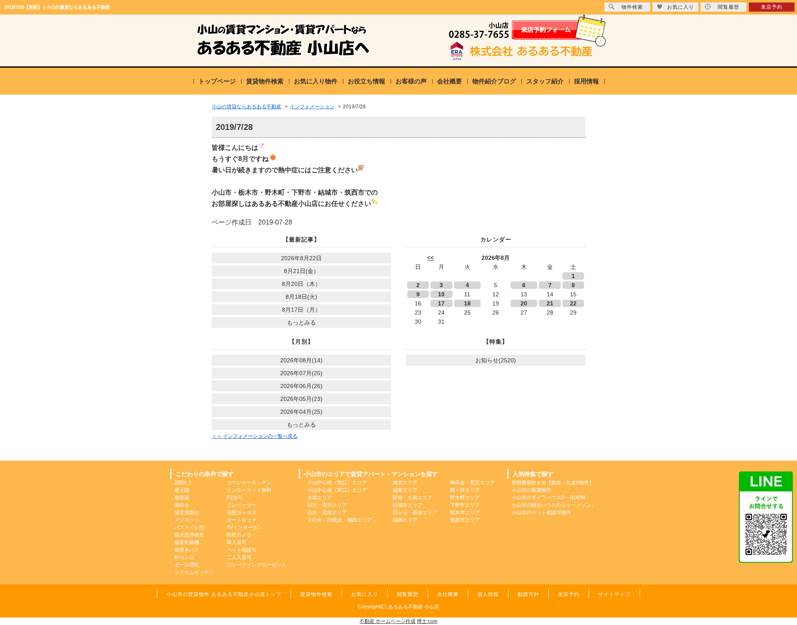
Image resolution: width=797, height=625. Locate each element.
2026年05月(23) (301, 399)
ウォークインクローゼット (256, 565)
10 (441, 294)
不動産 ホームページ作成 (387, 621)
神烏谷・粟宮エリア (472, 483)
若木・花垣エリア (327, 512)
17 (441, 303)
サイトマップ (614, 594)
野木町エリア (465, 497)
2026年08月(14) (301, 360)
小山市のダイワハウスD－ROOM (548, 497)
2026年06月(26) (301, 386)
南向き (181, 505)
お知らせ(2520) (495, 360)
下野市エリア (465, 505)
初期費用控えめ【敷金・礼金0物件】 (552, 483)
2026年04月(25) (301, 411)
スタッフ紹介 (545, 81)
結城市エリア (408, 505)
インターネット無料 (249, 490)
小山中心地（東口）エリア (337, 490)
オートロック (242, 520)
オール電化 (186, 565)
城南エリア (405, 520)
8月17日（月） (301, 309)
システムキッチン (194, 572)
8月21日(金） (301, 271)
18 (467, 303)
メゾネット (186, 520)
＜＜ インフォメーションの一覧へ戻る (255, 436)
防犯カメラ (239, 535)
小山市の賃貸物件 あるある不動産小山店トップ (223, 594)
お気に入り (680, 7)
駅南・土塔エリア (413, 497)
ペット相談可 (242, 550)
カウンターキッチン (249, 483)
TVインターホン (245, 527)
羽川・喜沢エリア (327, 505)
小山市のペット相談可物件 (541, 512)
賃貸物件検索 (265, 81)
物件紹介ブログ (494, 81)
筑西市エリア (465, 520)
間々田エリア (465, 490)
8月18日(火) (301, 296)
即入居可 (237, 542)
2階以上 (183, 483)
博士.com (427, 621)
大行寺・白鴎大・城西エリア (339, 520)
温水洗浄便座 (189, 535)
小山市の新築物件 (531, 490)
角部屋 (181, 497)
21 (550, 303)
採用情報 (586, 81)
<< (430, 257)
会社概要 (449, 81)
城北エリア (405, 483)
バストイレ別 (189, 527)
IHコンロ (184, 557)
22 (573, 303)
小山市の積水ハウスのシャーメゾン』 (553, 505)
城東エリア (405, 490)
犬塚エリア (319, 497)
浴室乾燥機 (186, 542)
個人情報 (488, 594)
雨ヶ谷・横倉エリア (415, 512)
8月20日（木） (301, 284)
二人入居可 (239, 557)
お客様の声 (411, 81)
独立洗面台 (186, 512)
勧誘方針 (528, 594)
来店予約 (771, 7)
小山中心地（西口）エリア (337, 483)
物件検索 (632, 7)
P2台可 (235, 497)
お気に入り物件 (315, 81)
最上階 (181, 490)
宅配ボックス (242, 512)
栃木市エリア (465, 512)
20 (524, 303)
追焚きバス (186, 550)
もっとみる (301, 322)
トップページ (217, 81)
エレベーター (242, 505)
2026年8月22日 (301, 258)
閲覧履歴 (728, 7)
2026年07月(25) (301, 373)
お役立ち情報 (366, 81)
